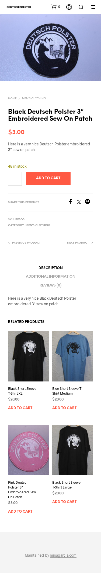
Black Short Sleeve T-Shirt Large (66, 484)
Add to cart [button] (20, 408)
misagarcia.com (63, 555)
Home (12, 98)
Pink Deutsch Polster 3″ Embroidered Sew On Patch (22, 489)
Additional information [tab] (50, 276)
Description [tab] (51, 268)
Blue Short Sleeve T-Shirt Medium (67, 390)
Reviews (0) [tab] (50, 285)
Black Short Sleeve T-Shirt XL (22, 390)
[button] (55, 6)
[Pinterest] (89, 202)
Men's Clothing (34, 98)
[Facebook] (72, 202)
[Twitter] (81, 202)
